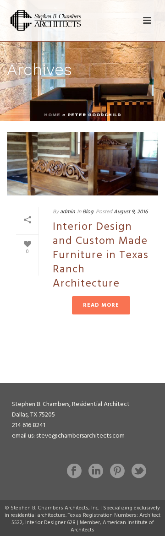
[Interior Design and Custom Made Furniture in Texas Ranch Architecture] (82, 163)
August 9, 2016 (131, 212)
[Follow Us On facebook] (74, 472)
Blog (88, 212)
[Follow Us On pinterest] (117, 472)
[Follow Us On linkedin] (95, 472)
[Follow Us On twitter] (139, 472)
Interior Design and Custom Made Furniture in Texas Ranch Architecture (100, 255)
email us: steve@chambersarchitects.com (68, 436)
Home (52, 114)
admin (67, 212)
